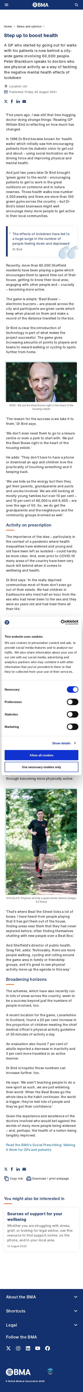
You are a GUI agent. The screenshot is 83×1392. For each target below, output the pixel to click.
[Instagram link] (18, 1349)
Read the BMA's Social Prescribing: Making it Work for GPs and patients (40, 1147)
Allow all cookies (41, 755)
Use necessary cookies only (41, 767)
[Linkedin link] (28, 1349)
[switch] (72, 702)
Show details (61, 743)
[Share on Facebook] (12, 101)
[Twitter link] (9, 1349)
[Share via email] (24, 101)
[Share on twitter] (6, 101)
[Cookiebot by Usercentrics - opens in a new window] (60, 622)
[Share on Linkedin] (18, 101)
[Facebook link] (47, 1349)
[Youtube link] (38, 1349)
